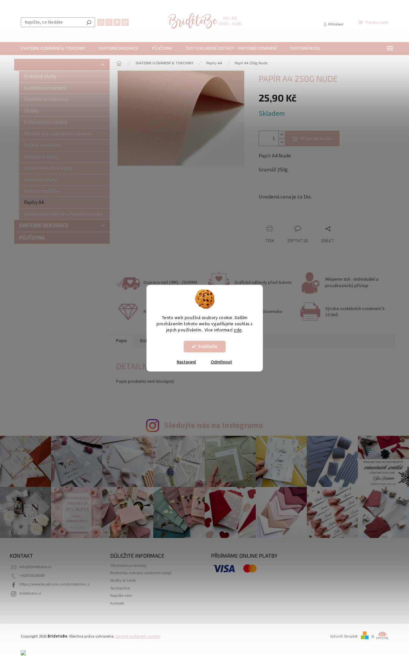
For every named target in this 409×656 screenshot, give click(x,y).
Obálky (31, 110)
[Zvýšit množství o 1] (281, 134)
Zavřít (293, 216)
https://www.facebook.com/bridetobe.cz (54, 584)
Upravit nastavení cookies (137, 636)
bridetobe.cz (30, 593)
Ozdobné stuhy (40, 76)
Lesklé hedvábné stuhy (48, 168)
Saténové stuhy (40, 179)
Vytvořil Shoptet (344, 636)
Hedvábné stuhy (41, 156)
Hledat (88, 22)
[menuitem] (53, 48)
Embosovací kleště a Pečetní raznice (63, 214)
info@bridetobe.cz (35, 567)
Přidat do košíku (316, 138)
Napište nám (121, 595)
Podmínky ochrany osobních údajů (141, 573)
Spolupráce (120, 588)
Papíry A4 (34, 202)
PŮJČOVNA (32, 238)
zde (238, 330)
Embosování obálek (45, 122)
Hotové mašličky (42, 191)
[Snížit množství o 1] (281, 142)
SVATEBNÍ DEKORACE (44, 226)
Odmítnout (221, 362)
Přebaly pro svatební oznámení (58, 133)
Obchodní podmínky (128, 565)
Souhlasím (207, 346)
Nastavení (186, 362)
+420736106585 (32, 575)
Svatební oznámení (45, 87)
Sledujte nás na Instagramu (213, 425)
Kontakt (117, 603)
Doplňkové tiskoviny (46, 99)
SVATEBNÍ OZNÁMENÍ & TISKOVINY (60, 65)
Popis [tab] (121, 341)
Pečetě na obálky (42, 145)
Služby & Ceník (123, 580)
